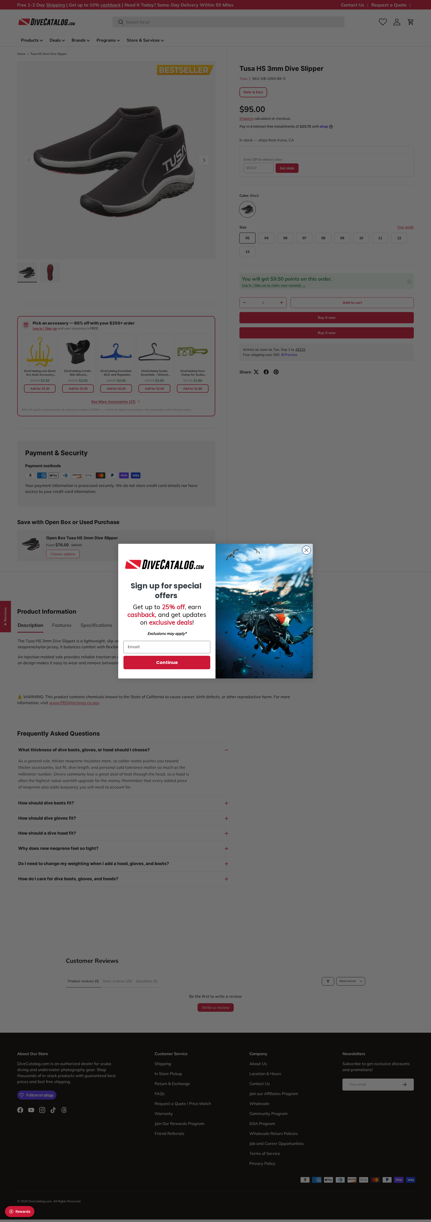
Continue (167, 662)
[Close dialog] (306, 550)
